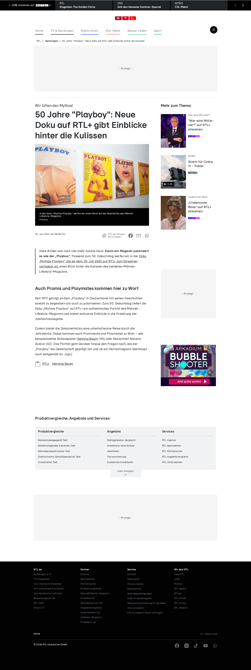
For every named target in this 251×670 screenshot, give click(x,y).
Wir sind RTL (181, 569)
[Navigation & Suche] (213, 29)
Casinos (84, 574)
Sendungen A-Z (42, 574)
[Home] (125, 18)
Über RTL (179, 574)
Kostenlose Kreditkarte (120, 462)
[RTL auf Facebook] (177, 646)
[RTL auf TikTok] (196, 646)
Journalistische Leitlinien (48, 593)
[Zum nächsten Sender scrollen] (243, 5)
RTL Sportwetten (171, 446)
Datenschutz (134, 589)
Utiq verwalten (135, 608)
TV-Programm (41, 579)
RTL (39, 41)
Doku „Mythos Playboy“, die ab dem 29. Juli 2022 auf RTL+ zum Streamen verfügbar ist (92, 261)
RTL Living (180, 603)
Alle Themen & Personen (47, 584)
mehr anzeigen (126, 471)
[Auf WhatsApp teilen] (147, 235)
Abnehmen (113, 451)
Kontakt (131, 574)
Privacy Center (135, 584)
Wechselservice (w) (91, 603)
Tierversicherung (116, 457)
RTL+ (46, 363)
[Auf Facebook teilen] (130, 235)
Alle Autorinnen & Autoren (49, 589)
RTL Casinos (169, 440)
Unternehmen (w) (90, 612)
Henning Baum (87, 338)
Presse (178, 584)
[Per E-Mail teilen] (139, 235)
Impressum (133, 579)
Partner (84, 569)
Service (131, 569)
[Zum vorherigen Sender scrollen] (235, 5)
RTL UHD (39, 603)
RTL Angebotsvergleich (175, 457)
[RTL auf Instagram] (186, 646)
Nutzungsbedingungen (139, 594)
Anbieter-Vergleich (91, 617)
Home (37, 634)
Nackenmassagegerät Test (53, 440)
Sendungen (51, 41)
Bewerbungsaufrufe (44, 598)
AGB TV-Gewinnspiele (139, 598)
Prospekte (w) (88, 622)
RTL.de (38, 569)
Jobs (177, 579)
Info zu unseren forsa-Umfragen (145, 613)
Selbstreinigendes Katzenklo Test (56, 446)
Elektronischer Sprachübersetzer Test (59, 457)
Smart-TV (39, 608)
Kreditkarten (87, 598)
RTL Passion (181, 608)
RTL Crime (180, 598)
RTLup (177, 593)
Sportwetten (87, 579)
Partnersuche (88, 584)
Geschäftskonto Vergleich (95, 593)
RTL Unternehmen (172, 462)
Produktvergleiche (90, 589)
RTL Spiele (180, 589)
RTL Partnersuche (172, 451)
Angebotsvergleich (91, 608)
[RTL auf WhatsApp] (215, 646)
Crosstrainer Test (48, 462)
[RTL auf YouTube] (205, 646)
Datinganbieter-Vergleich (121, 440)
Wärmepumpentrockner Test (54, 451)
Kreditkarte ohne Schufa (120, 446)
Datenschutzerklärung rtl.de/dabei (146, 603)
